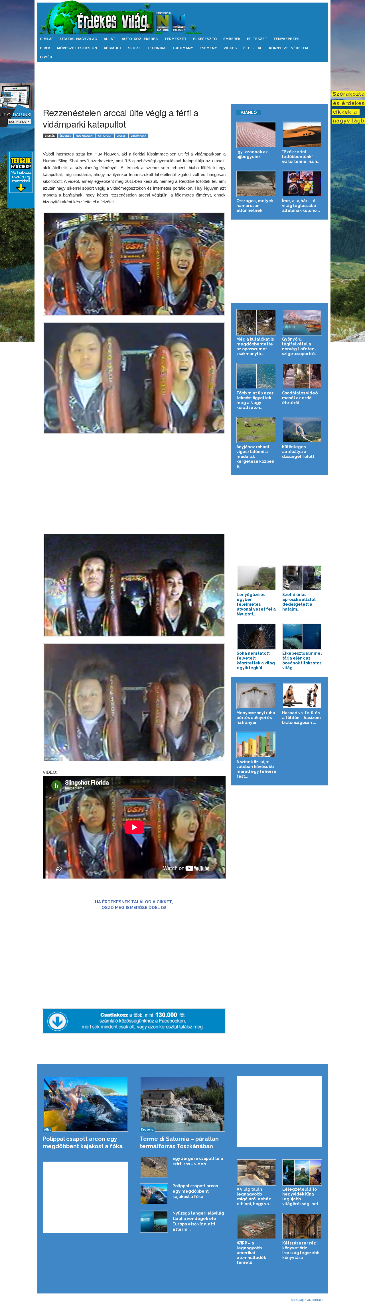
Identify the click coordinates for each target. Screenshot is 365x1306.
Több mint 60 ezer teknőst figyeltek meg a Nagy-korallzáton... (254, 400)
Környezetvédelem (288, 48)
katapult (105, 136)
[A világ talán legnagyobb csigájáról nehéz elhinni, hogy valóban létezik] (257, 1172)
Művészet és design (77, 48)
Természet (175, 39)
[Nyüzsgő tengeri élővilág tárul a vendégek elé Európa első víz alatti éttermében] (154, 1222)
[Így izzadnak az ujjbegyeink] (256, 135)
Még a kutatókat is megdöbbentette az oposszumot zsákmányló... (255, 346)
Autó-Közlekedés (140, 39)
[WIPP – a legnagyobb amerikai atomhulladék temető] (257, 1226)
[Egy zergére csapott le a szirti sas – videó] (154, 1167)
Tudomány (182, 48)
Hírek (45, 48)
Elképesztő (205, 39)
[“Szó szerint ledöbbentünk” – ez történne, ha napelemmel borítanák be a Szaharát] (302, 135)
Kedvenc (147, 1129)
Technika (156, 48)
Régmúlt (112, 48)
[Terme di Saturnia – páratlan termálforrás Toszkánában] (183, 1104)
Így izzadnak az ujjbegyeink (252, 154)
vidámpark (138, 136)
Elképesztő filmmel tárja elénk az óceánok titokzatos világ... (302, 660)
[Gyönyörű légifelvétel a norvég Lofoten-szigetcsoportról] (302, 322)
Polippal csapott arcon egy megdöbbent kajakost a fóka (195, 1191)
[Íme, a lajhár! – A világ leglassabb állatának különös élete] (302, 184)
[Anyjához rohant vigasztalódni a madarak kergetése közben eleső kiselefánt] (256, 430)
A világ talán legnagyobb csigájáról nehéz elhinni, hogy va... (254, 1196)
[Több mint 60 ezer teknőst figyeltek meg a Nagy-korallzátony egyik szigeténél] (256, 376)
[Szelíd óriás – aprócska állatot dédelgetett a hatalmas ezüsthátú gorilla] (302, 578)
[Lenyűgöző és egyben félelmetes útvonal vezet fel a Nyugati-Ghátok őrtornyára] (257, 578)
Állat (109, 39)
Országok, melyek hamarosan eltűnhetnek (254, 205)
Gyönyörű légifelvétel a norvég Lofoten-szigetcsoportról (299, 346)
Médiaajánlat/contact (307, 1299)
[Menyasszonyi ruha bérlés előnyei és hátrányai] (256, 696)
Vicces (230, 48)
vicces (121, 136)
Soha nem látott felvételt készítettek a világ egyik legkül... (256, 660)
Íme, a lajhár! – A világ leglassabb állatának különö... (301, 205)
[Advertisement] (182, 80)
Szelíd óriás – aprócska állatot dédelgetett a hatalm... (299, 601)
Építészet (257, 39)
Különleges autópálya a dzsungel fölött (298, 452)
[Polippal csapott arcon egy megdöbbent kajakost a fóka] (86, 1104)
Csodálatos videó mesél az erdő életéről (300, 398)
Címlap (47, 39)
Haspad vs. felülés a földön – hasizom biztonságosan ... (301, 718)
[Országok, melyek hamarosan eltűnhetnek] (256, 184)
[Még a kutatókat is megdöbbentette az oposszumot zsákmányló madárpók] (256, 322)
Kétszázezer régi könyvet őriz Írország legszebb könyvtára (300, 1250)
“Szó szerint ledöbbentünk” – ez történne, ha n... (301, 157)
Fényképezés (286, 39)
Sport (134, 48)
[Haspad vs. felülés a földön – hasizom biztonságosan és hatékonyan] (302, 696)
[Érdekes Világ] (182, 17)
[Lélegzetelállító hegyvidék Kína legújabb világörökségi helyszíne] (302, 1172)
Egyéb (46, 57)
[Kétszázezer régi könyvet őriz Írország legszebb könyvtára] (302, 1226)
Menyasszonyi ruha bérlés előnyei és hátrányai (255, 718)
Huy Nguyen (84, 136)
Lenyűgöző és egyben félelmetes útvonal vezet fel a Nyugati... (256, 604)
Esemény (208, 48)
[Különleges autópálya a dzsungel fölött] (302, 430)
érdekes (65, 136)
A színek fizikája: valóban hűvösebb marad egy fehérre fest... (256, 769)
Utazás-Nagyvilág (78, 39)
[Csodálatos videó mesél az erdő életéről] (302, 376)
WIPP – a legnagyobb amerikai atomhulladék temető (251, 1253)
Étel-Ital (252, 48)
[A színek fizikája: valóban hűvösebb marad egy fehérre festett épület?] (256, 745)
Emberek (231, 39)
